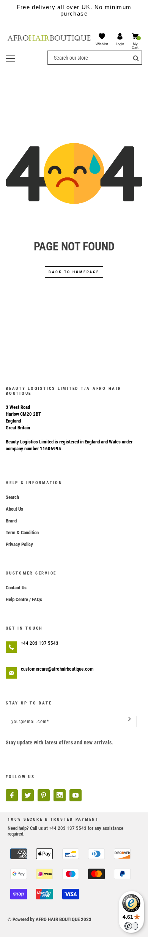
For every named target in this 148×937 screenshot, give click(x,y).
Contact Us (16, 587)
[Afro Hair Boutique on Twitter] (28, 795)
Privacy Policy (19, 544)
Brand (11, 521)
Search (12, 497)
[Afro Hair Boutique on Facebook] (12, 795)
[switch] (131, 926)
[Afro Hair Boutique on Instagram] (60, 795)
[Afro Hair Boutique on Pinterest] (44, 795)
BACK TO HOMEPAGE (74, 272)
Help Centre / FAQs (24, 599)
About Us (14, 509)
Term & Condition (22, 532)
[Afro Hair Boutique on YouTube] (75, 795)
